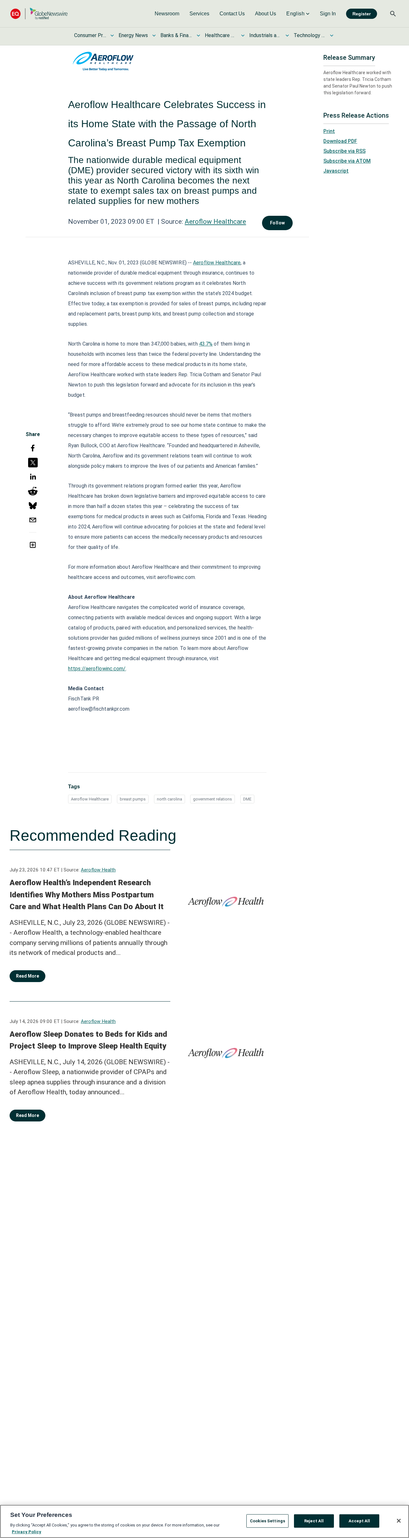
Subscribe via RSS (344, 151)
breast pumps (133, 799)
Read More (27, 976)
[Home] (39, 13)
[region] (204, 1521)
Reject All (314, 1520)
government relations (212, 799)
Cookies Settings (267, 1520)
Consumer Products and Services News (90, 35)
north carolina (169, 799)
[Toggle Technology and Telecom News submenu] (331, 35)
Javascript (336, 171)
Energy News (133, 35)
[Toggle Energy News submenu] (154, 35)
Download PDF (340, 141)
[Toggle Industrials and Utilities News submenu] (287, 35)
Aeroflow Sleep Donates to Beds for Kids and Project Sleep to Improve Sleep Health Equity (88, 1040)
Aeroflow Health (98, 870)
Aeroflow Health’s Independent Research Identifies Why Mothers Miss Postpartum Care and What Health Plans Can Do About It (87, 894)
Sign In (328, 13)
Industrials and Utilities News (265, 35)
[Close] (399, 1521)
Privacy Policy (26, 1531)
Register (361, 13)
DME (247, 799)
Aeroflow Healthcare (215, 221)
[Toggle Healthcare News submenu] (243, 35)
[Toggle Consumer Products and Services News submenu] (112, 35)
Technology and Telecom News (310, 35)
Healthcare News (221, 35)
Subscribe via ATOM (347, 161)
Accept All (359, 1520)
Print (329, 131)
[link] (167, 13)
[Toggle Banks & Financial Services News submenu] (198, 35)
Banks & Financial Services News (176, 35)
